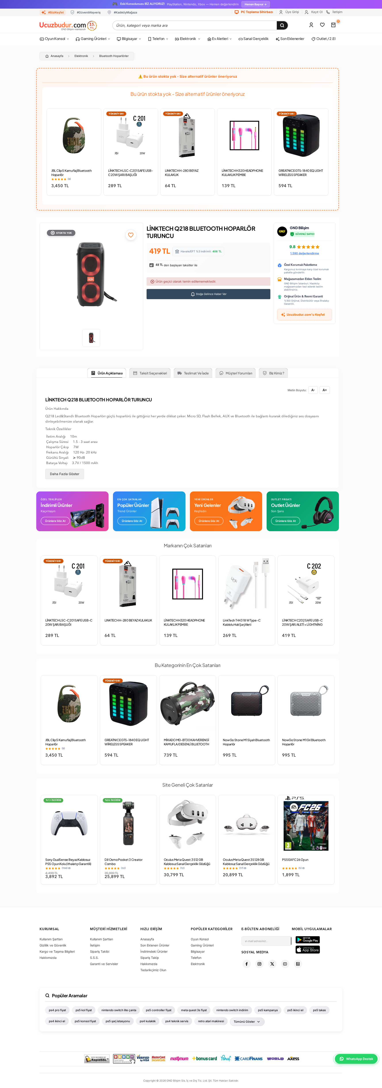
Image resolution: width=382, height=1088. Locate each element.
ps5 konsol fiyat (85, 1021)
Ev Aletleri (219, 38)
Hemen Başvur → (256, 4)
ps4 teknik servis (176, 1021)
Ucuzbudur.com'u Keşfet (306, 314)
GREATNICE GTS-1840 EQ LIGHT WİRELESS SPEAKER (301, 172)
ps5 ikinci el (295, 1010)
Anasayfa (57, 56)
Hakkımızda (48, 958)
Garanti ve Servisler (104, 964)
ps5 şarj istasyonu (118, 1021)
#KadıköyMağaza (125, 12)
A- (313, 390)
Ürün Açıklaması (110, 373)
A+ (325, 390)
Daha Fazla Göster (64, 474)
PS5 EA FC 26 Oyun (295, 859)
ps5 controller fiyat (158, 1010)
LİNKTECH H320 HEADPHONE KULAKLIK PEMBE (242, 172)
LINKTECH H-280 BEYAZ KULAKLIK (128, 620)
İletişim (337, 12)
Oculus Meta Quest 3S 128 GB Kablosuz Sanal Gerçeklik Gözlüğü (246, 862)
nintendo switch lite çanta (118, 1010)
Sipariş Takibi (99, 951)
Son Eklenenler (292, 38)
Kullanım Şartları (51, 939)
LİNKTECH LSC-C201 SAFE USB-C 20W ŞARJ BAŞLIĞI (130, 172)
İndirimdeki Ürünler (154, 951)
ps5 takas (319, 1010)
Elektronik (188, 38)
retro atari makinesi (211, 1021)
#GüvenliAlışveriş (89, 12)
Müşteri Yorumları (239, 373)
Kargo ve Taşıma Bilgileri (57, 951)
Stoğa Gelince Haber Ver (211, 294)
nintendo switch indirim (232, 1010)
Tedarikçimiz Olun (153, 970)
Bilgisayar (129, 38)
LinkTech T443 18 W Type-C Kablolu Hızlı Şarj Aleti (241, 622)
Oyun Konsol (54, 38)
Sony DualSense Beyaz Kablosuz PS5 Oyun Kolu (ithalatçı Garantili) (68, 862)
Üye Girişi (292, 12)
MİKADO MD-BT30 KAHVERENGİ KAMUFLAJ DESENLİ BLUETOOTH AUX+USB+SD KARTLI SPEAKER (186, 744)
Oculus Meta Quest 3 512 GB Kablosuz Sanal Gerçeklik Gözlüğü (187, 862)
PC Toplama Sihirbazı (256, 12)
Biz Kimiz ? (276, 373)
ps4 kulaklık (148, 1021)
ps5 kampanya (268, 1010)
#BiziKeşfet (56, 12)
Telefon (158, 38)
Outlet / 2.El (326, 38)
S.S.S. (94, 958)
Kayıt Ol (316, 12)
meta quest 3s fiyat (194, 1010)
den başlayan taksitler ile (176, 265)
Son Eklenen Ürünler (154, 945)
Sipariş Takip (149, 958)
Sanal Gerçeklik (255, 38)
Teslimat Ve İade (196, 373)
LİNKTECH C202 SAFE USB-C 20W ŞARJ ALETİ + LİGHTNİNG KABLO (302, 624)
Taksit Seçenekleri (153, 373)
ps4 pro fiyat (57, 1010)
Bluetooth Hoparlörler (114, 56)
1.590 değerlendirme (304, 253)
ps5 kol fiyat (84, 1010)
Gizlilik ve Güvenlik (53, 945)
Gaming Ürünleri (93, 38)
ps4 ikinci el (57, 1021)
